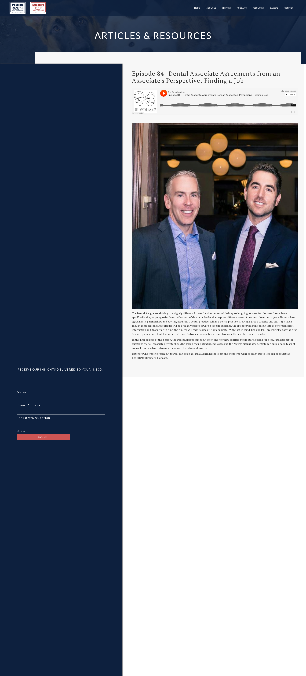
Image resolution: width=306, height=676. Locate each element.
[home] (16, 8)
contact (288, 8)
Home (197, 8)
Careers (274, 8)
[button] (211, 8)
